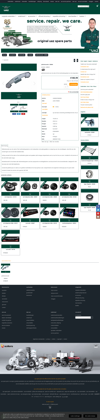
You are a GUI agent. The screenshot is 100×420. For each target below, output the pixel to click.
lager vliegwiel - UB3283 (89, 207)
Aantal (65, 84)
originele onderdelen (8, 16)
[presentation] (3, 83)
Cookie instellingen (75, 416)
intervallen (24, 1)
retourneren (5, 301)
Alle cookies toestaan (90, 416)
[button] (18, 102)
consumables (29, 323)
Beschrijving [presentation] (4, 145)
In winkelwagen (73, 84)
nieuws (52, 1)
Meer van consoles (54, 141)
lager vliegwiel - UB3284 (89, 184)
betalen (4, 293)
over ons (57, 1)
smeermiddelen (30, 320)
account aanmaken (82, 1)
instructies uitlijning (56, 323)
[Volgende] (77, 60)
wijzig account (54, 293)
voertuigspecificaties (31, 328)
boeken (82, 16)
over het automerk (6, 315)
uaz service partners (66, 1)
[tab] (4, 145)
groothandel (29, 292)
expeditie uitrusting (59, 16)
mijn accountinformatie (57, 296)
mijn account (54, 290)
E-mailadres (78, 315)
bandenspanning (30, 325)
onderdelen (10, 1)
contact (96, 1)
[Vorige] (74, 60)
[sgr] (43, 70)
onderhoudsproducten (80, 292)
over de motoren (6, 325)
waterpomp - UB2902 (89, 132)
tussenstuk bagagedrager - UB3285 (89, 160)
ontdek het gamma (6, 320)
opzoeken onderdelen (56, 330)
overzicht (6, 60)
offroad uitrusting (44, 16)
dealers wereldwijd (6, 317)
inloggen (91, 1)
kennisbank (46, 1)
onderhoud (17, 1)
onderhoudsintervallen (56, 315)
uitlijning (39, 1)
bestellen (4, 290)
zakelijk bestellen (30, 290)
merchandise (72, 16)
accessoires (32, 16)
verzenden (4, 299)
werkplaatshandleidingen (57, 320)
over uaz (74, 1)
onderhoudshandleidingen (57, 317)
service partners (55, 333)
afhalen (4, 296)
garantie (4, 304)
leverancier (29, 295)
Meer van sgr (45, 141)
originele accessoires (7, 323)
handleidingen (32, 1)
